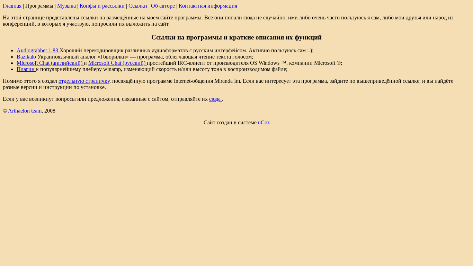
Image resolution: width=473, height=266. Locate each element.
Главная (13, 6)
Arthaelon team (25, 111)
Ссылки (138, 6)
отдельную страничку (84, 81)
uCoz (264, 122)
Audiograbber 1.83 (38, 50)
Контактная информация (208, 6)
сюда (215, 99)
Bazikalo (27, 57)
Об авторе (163, 6)
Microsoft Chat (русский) (117, 63)
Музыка (67, 6)
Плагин (26, 69)
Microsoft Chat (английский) (50, 63)
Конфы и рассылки (103, 6)
